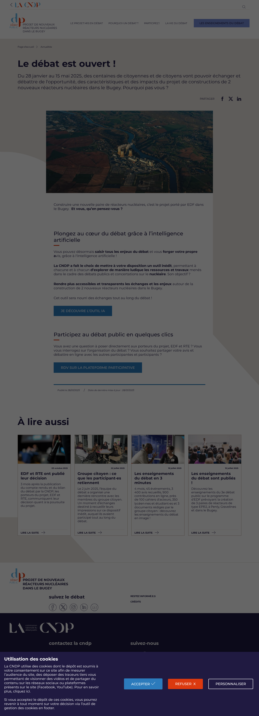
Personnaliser (231, 684)
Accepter (140, 684)
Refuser (183, 684)
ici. (28, 691)
